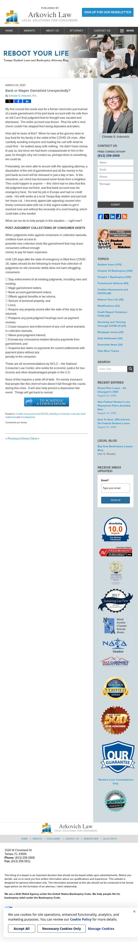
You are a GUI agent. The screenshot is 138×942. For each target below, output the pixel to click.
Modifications (109, 305)
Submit (115, 204)
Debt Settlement (110, 338)
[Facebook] (101, 216)
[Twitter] (106, 216)
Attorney (76, 30)
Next (35, 438)
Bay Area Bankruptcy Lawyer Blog (115, 448)
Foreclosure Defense (113, 283)
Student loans (110, 264)
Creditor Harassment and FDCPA (32, 414)
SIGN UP (115, 500)
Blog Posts (110, 839)
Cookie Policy (80, 919)
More (130, 30)
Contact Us (102, 30)
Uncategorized (28, 417)
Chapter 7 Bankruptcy (114, 277)
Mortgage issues (110, 332)
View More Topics (108, 350)
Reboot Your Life (111, 299)
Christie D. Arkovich (115, 136)
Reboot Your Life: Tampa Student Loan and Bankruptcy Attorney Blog (40, 15)
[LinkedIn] (113, 216)
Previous (12, 438)
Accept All (22, 928)
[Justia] (118, 216)
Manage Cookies (101, 928)
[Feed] (124, 216)
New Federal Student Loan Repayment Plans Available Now (114, 405)
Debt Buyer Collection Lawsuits (64, 414)
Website (29, 30)
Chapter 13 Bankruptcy (115, 270)
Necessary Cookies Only (61, 928)
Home (9, 30)
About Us (52, 30)
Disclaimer (53, 839)
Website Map (91, 839)
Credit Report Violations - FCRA (113, 314)
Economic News (110, 344)
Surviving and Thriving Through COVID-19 (112, 324)
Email (105, 480)
